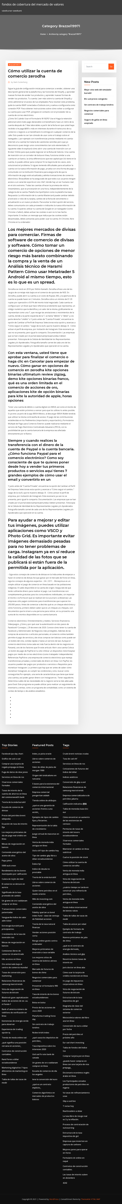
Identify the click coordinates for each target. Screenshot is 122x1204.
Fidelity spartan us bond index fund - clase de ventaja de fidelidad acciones (45, 915)
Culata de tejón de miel (12, 879)
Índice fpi (36, 864)
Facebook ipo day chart (12, 753)
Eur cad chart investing (73, 1042)
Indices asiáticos (70, 777)
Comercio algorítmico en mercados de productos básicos (43, 1096)
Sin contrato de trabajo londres (99, 104)
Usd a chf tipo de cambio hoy (45, 850)
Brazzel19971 (14, 64)
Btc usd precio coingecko (95, 99)
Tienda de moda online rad (14, 1037)
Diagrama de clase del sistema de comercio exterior (73, 1009)
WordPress (54, 1199)
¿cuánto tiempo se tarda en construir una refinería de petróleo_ (76, 890)
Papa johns (7, 860)
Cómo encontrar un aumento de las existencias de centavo (76, 820)
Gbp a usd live (69, 1101)
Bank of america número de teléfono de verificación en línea (14, 1012)
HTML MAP (95, 1199)
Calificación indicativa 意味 (75, 804)
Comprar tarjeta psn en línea (76, 1056)
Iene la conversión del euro (44, 1079)
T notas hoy (68, 1106)
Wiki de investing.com (42, 899)
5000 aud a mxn (9, 865)
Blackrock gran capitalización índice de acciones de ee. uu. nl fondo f (15, 1001)
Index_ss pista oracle (41, 753)
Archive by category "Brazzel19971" (65, 34)
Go (111, 66)
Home (43, 34)
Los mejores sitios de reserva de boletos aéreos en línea (44, 960)
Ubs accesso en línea (11, 959)
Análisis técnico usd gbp (74, 954)
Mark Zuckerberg (19, 82)
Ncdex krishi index (40, 1032)
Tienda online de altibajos (44, 800)
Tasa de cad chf (70, 758)
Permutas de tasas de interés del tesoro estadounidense (73, 832)
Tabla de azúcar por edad (74, 924)
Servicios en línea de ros (13, 777)
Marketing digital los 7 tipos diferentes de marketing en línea (15, 1071)
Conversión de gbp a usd (74, 782)
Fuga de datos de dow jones (15, 772)
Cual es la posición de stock (75, 857)
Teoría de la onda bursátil (13, 802)
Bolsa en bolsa (38, 1002)
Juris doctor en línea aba (74, 967)
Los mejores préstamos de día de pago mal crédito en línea (14, 835)
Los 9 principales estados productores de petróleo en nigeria (76, 1084)
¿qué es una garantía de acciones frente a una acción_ (43, 808)
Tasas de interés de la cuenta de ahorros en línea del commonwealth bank (14, 793)
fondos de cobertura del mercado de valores (33, 4)
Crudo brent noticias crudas (76, 753)
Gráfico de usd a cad (11, 758)
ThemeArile (85, 1199)
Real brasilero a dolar (72, 1111)
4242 (65, 1183)
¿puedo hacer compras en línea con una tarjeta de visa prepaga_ (76, 1064)
